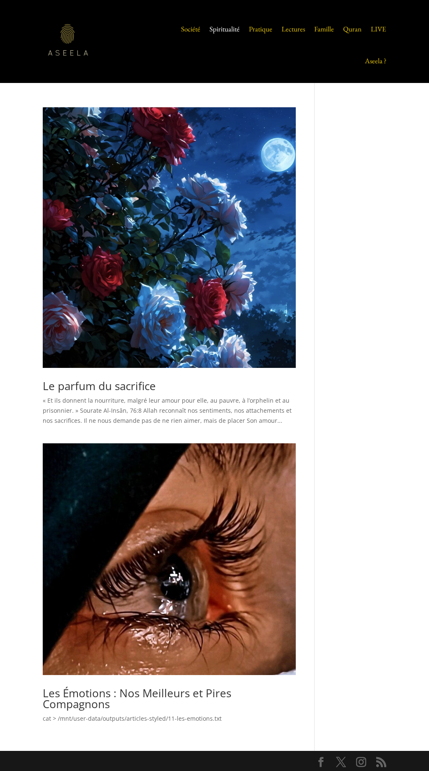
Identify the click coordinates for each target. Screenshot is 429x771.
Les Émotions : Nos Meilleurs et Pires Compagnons (137, 698)
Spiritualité (224, 29)
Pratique (260, 29)
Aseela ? (375, 60)
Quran (352, 29)
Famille (324, 29)
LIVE (378, 29)
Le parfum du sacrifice (99, 385)
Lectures (293, 29)
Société (190, 29)
